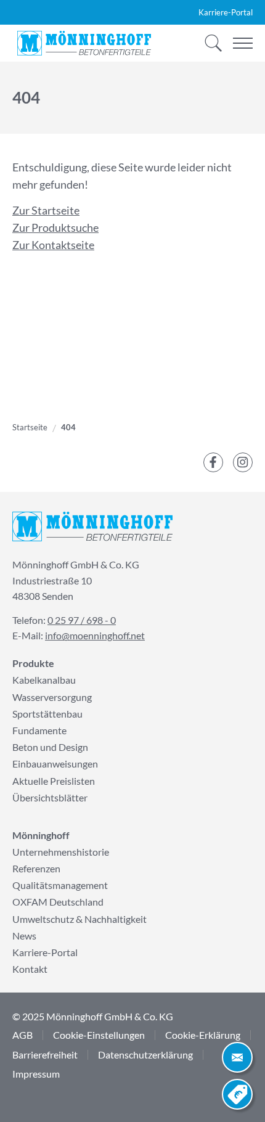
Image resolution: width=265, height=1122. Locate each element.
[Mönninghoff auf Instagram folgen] (243, 462)
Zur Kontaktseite (53, 245)
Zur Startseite (46, 210)
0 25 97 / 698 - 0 (81, 620)
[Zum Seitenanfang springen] (27, 1094)
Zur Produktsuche (55, 227)
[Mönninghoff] (84, 43)
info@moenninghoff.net (95, 635)
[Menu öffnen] (243, 43)
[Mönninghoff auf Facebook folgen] (213, 462)
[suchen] (209, 43)
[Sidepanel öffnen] (237, 1057)
